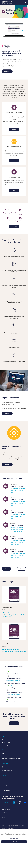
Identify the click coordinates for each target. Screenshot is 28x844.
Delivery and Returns (6, 742)
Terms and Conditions (6, 809)
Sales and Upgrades (9, 779)
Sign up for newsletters (7, 756)
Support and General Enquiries (11, 782)
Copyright (4, 817)
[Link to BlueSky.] (25, 802)
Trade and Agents (6, 745)
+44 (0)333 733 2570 (9, 785)
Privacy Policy (4, 812)
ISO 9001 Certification (7, 770)
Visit (14, 190)
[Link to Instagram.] (20, 802)
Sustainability (4, 814)
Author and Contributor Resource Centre (11, 758)
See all (21, 568)
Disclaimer (4, 820)
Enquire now (7, 71)
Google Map (7, 790)
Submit (7, 464)
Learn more (14, 160)
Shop (3, 739)
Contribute (14, 129)
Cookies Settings (14, 838)
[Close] (26, 831)
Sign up (6, 568)
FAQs (3, 753)
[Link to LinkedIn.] (14, 802)
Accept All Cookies (14, 841)
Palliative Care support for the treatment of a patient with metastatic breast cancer (14, 615)
